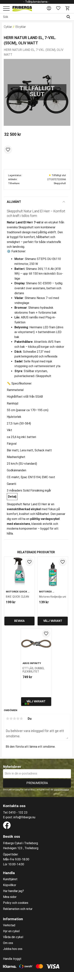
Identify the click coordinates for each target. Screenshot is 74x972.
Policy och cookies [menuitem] (15, 903)
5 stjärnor (21, 718)
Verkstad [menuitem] (9, 925)
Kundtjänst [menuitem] (10, 879)
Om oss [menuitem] (8, 943)
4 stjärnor (18, 718)
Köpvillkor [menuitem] (9, 885)
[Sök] (69, 17)
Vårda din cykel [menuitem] (13, 937)
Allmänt (14, 202)
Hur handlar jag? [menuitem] (13, 891)
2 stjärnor (11, 718)
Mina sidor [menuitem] (10, 897)
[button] (6, 9)
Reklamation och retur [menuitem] (17, 909)
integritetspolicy (61, 789)
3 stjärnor (14, 718)
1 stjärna (7, 718)
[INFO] (19, 621)
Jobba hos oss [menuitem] (12, 949)
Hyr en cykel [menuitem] (11, 931)
